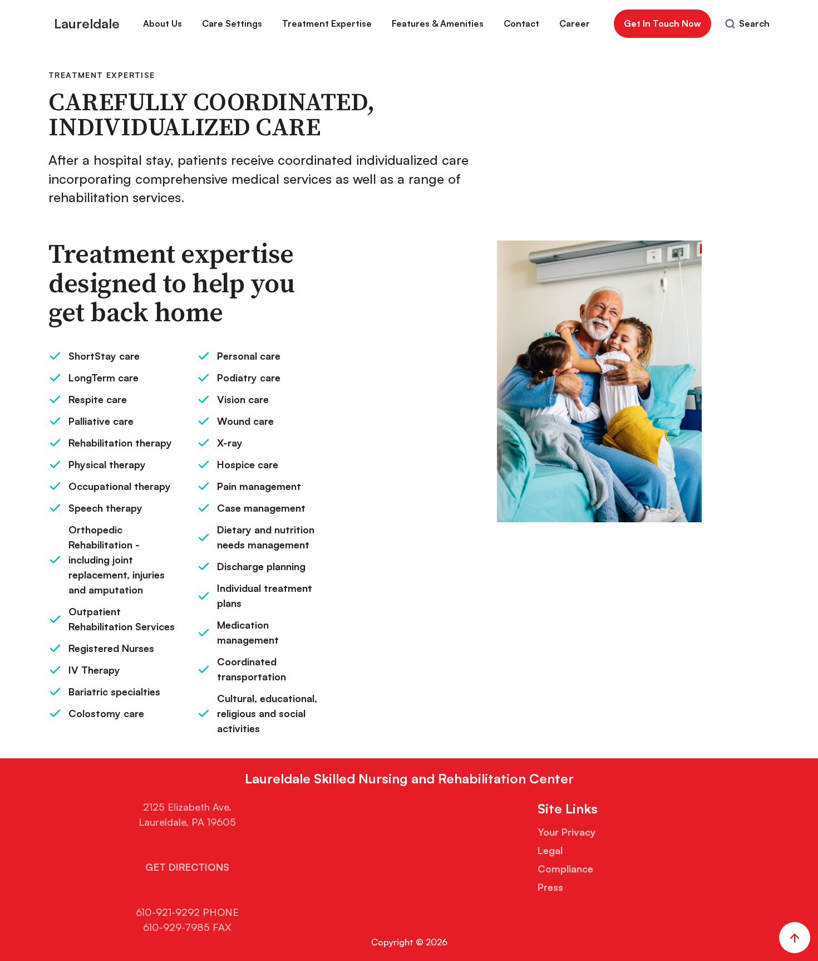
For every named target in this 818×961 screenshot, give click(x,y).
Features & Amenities (438, 23)
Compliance (565, 868)
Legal (550, 850)
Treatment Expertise (327, 23)
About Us (162, 23)
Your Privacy (567, 832)
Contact (521, 23)
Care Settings (232, 23)
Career (574, 23)
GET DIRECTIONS (187, 867)
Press (550, 887)
